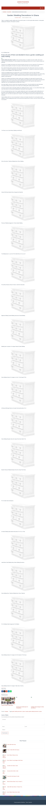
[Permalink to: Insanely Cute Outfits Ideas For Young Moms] (23, 701)
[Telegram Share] (9, 691)
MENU (43, 8)
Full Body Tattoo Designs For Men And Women (37, 707)
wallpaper (6, 711)
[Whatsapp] (11, 691)
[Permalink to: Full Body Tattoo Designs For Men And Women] (38, 701)
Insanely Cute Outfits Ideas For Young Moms (22, 707)
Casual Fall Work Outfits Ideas (7, 705)
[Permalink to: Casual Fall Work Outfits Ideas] (8, 700)
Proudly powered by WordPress (19, 802)
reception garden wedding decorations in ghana (33, 711)
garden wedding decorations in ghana (18, 711)
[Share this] (2, 691)
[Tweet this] (4, 691)
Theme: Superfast (29, 802)
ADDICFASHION (23, 2)
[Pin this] (6, 691)
